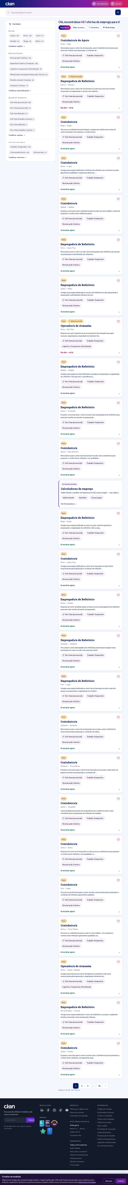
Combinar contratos (16, 157)
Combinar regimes (16, 135)
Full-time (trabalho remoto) (22, 119)
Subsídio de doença (77, 1161)
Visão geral (74, 1125)
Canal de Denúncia (104, 1132)
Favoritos (95, 28)
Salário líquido (75, 1148)
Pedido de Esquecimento (106, 1139)
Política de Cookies (104, 1122)
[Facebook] (48, 1110)
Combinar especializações (19, 91)
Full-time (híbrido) (18, 113)
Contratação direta (19, 152)
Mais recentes (78, 28)
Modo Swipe (110, 28)
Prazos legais (74, 1165)
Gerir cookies (102, 1126)
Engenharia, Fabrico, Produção (24, 63)
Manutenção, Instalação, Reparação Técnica (28, 74)
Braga (27, 41)
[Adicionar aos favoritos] (118, 36)
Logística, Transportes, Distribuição (26, 69)
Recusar (109, 1181)
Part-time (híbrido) (18, 125)
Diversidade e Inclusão (105, 1112)
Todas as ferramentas (78, 1145)
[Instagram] (54, 1110)
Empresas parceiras (77, 1112)
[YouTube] (67, 1110)
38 (99, 1086)
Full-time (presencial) (20, 102)
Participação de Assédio (106, 1136)
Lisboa (14, 36)
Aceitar (121, 1181)
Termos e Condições (104, 1116)
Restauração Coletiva (20, 58)
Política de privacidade (87, 1182)
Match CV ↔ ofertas (77, 1129)
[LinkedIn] (42, 1110)
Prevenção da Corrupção (106, 1129)
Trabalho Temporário (20, 147)
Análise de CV (75, 1132)
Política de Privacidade (105, 1119)
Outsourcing (40, 152)
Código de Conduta (104, 1109)
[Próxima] (105, 1086)
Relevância (64, 28)
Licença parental (76, 1158)
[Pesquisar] (118, 12)
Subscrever (33, 1120)
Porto (28, 36)
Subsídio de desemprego (79, 1155)
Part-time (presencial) (20, 108)
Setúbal (14, 41)
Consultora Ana (75, 1135)
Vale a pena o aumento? (78, 1152)
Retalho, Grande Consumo (22, 80)
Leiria (39, 36)
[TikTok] (60, 1110)
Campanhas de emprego (79, 1116)
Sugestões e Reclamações (106, 1142)
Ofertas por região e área (79, 1109)
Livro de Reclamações (105, 1146)
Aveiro (39, 41)
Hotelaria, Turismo (19, 86)
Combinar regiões (16, 46)
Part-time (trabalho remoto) (22, 130)
